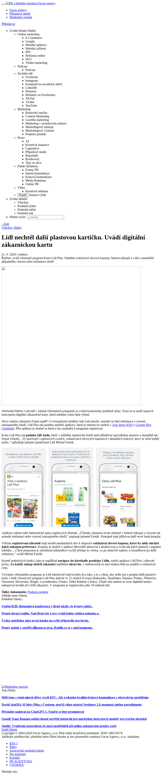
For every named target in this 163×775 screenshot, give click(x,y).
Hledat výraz (18, 217)
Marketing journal (21, 17)
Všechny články (12, 227)
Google (30, 41)
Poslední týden (26, 206)
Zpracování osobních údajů (27, 750)
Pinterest (30, 91)
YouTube (31, 105)
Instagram (31, 80)
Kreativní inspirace (37, 144)
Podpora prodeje (35, 134)
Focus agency (18, 10)
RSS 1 (14, 743)
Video (21, 187)
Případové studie (20, 13)
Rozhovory (32, 159)
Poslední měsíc (26, 209)
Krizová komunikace (38, 177)
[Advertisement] (81, 657)
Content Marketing (37, 116)
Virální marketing (36, 62)
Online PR (32, 184)
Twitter (29, 102)
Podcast (22, 66)
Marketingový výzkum (39, 130)
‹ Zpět (5, 224)
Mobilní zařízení (35, 48)
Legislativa (32, 148)
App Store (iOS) (122, 425)
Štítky (13, 747)
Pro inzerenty (18, 754)
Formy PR (32, 169)
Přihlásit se (8, 24)
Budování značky (36, 112)
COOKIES (17, 764)
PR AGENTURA (21, 761)
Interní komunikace (37, 173)
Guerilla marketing (37, 120)
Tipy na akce (33, 162)
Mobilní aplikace (36, 45)
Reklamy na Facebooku (40, 95)
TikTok (30, 98)
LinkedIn (31, 87)
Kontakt (15, 757)
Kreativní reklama (36, 191)
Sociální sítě (25, 73)
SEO (28, 59)
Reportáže (31, 155)
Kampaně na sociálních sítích (43, 84)
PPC (28, 52)
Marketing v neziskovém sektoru (45, 123)
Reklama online (35, 55)
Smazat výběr (37, 195)
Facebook (31, 77)
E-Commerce (33, 37)
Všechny (23, 202)
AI (27, 141)
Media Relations (35, 180)
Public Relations (27, 166)
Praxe (21, 137)
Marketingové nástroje (39, 127)
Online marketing (28, 34)
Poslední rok (25, 213)
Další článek (9, 729)
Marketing (23, 109)
